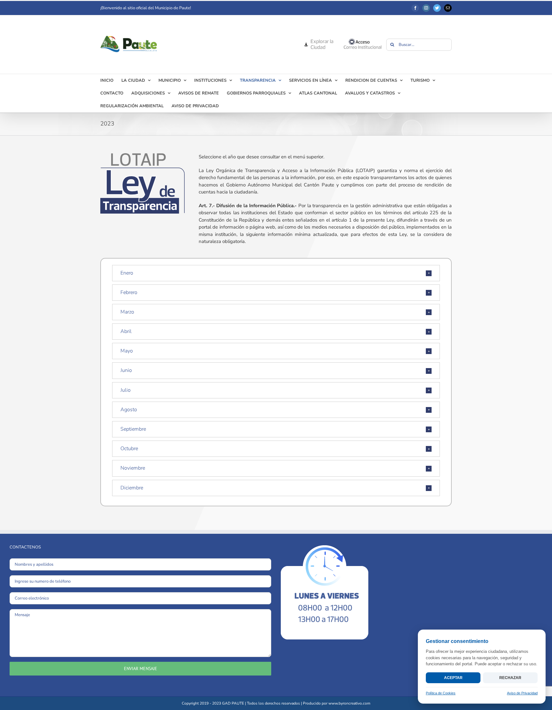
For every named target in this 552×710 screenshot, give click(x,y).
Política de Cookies (441, 693)
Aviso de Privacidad (522, 693)
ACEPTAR (453, 678)
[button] (276, 273)
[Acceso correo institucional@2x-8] (362, 41)
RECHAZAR (510, 678)
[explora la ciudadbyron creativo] (318, 41)
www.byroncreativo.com (349, 703)
